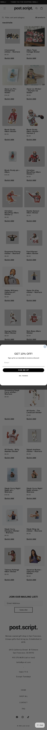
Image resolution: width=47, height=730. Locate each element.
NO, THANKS (23, 376)
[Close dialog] (45, 347)
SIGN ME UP (23, 370)
